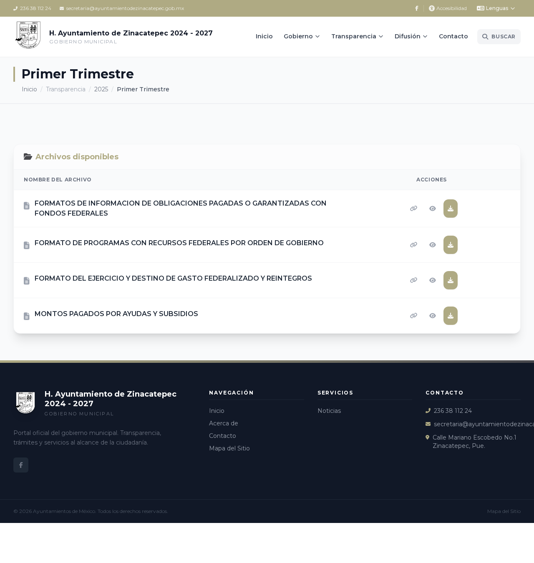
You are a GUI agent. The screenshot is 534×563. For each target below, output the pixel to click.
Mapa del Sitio (229, 448)
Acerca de (223, 423)
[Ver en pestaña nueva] (432, 208)
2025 (101, 89)
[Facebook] (416, 8)
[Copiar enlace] (414, 208)
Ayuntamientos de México (64, 511)
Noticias (329, 411)
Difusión (408, 36)
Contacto (453, 36)
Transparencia (353, 36)
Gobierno (298, 36)
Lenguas (497, 8)
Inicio (264, 36)
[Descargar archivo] (450, 208)
